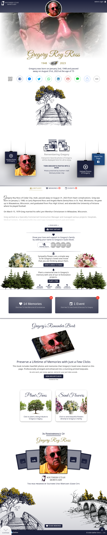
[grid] (53, 160)
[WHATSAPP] (49, 79)
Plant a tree (53, 281)
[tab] (35, 188)
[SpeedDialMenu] (102, 530)
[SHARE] (87, 79)
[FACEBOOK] (20, 79)
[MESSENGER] (29, 79)
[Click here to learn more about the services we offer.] (53, 478)
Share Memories (54, 526)
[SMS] (77, 79)
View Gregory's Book (54, 376)
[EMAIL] (68, 79)
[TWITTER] (39, 79)
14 (51, 298)
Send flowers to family (53, 265)
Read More (53, 225)
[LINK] (97, 79)
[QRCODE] (10, 79)
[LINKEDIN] (58, 79)
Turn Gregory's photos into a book (57, 167)
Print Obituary (55, 229)
